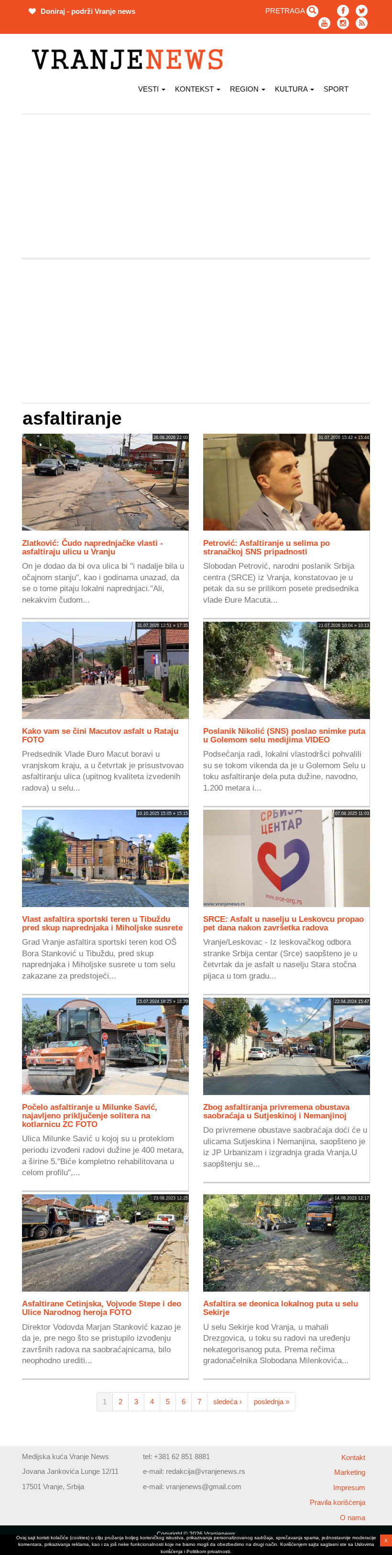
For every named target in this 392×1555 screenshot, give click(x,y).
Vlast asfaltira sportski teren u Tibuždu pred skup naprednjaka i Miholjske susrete (102, 923)
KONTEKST (195, 89)
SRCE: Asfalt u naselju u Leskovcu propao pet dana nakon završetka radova (283, 923)
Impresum (349, 1487)
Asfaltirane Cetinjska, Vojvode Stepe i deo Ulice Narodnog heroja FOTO (101, 1307)
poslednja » (271, 1402)
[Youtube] (324, 23)
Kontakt (353, 1457)
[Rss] (362, 23)
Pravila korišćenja (337, 1502)
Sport (336, 89)
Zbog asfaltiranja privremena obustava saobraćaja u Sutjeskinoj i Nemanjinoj (276, 1111)
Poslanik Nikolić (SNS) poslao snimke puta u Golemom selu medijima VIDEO (284, 735)
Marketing (349, 1472)
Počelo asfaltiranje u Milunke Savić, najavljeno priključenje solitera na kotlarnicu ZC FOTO (89, 1115)
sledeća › (227, 1402)
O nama (352, 1517)
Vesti (149, 89)
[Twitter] (362, 11)
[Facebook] (343, 11)
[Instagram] (343, 23)
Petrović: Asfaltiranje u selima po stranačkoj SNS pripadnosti (266, 547)
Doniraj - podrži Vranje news (87, 11)
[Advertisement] (196, 186)
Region (245, 89)
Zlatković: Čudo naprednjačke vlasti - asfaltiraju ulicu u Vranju (92, 547)
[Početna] (131, 59)
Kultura (292, 89)
